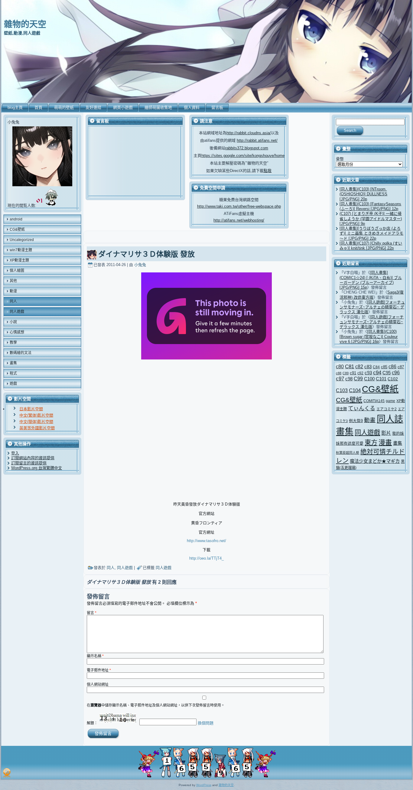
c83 (368, 366)
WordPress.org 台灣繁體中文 (36, 468)
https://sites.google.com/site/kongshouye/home (243, 155)
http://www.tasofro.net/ (206, 540)
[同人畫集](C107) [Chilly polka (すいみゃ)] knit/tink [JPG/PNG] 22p (371, 245)
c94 (377, 372)
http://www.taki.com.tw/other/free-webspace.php (239, 206)
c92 (360, 373)
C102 (393, 379)
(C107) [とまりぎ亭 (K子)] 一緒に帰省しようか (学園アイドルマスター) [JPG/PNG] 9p (371, 218)
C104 (355, 390)
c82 (359, 366)
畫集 (397, 443)
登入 (15, 453)
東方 (371, 442)
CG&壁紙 (380, 389)
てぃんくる (361, 408)
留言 (91, 613)
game (390, 401)
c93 (368, 372)
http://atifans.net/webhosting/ (238, 220)
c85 (384, 367)
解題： (92, 723)
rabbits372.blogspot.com (246, 148)
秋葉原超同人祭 (347, 452)
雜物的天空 (25, 24)
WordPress (203, 785)
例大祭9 (356, 420)
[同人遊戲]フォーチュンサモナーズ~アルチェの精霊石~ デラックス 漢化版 (372, 307)
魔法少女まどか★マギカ (375, 461)
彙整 (340, 159)
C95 (386, 372)
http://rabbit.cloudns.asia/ (248, 133)
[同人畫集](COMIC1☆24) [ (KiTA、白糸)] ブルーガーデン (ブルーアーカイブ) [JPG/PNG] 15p (371, 280)
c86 (392, 366)
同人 (111, 567)
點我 (268, 170)
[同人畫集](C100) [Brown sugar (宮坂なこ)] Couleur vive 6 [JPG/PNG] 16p (369, 336)
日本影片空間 (31, 409)
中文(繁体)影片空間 (36, 415)
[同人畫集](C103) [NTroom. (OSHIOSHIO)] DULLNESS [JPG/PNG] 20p (363, 194)
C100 (369, 378)
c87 (401, 367)
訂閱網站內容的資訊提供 (32, 458)
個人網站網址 (98, 684)
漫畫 (385, 442)
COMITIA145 (374, 401)
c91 (353, 373)
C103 (342, 390)
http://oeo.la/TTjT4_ (206, 558)
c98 (349, 378)
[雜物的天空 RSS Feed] (7, 773)
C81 (349, 366)
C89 (346, 373)
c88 (338, 373)
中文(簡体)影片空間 (36, 421)
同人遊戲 (125, 567)
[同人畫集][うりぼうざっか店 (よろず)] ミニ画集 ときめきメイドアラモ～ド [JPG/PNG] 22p (371, 233)
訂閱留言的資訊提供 (29, 463)
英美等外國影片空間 (37, 428)
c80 (340, 366)
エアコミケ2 (386, 409)
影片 (386, 433)
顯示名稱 (95, 656)
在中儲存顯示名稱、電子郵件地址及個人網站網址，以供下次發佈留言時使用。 (156, 705)
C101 (381, 378)
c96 (396, 372)
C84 (376, 367)
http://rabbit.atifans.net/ (257, 140)
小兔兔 (140, 264)
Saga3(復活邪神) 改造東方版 (372, 294)
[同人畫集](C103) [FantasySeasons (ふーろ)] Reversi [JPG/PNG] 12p (370, 206)
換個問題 (205, 723)
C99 (358, 378)
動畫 (370, 420)
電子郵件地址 (99, 670)
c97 (340, 379)
